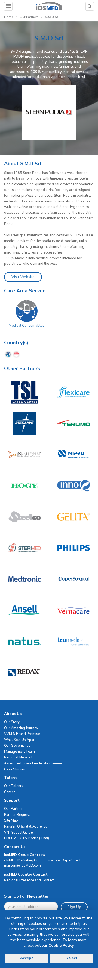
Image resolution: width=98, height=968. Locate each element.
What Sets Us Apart (20, 739)
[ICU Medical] (73, 641)
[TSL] (24, 392)
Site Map (11, 820)
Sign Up (74, 907)
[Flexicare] (73, 392)
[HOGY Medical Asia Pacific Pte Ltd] (24, 485)
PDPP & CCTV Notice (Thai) (26, 838)
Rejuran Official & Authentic (25, 826)
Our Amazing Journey (21, 728)
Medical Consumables (26, 325)
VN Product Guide (18, 832)
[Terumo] (73, 423)
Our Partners (29, 17)
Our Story (12, 722)
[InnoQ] (73, 485)
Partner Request (17, 814)
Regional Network (18, 757)
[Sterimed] (24, 547)
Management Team (19, 751)
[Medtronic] (24, 578)
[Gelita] (73, 516)
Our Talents (13, 786)
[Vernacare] (73, 610)
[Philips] (73, 547)
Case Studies (14, 769)
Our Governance (17, 745)
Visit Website (23, 276)
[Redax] (24, 672)
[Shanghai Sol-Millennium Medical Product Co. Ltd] (24, 454)
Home (8, 17)
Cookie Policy (61, 945)
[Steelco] (24, 516)
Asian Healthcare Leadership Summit (33, 763)
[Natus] (24, 641)
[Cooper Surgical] (73, 578)
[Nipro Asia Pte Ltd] (73, 454)
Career (9, 792)
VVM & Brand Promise (22, 733)
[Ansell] (24, 610)
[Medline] (24, 423)
